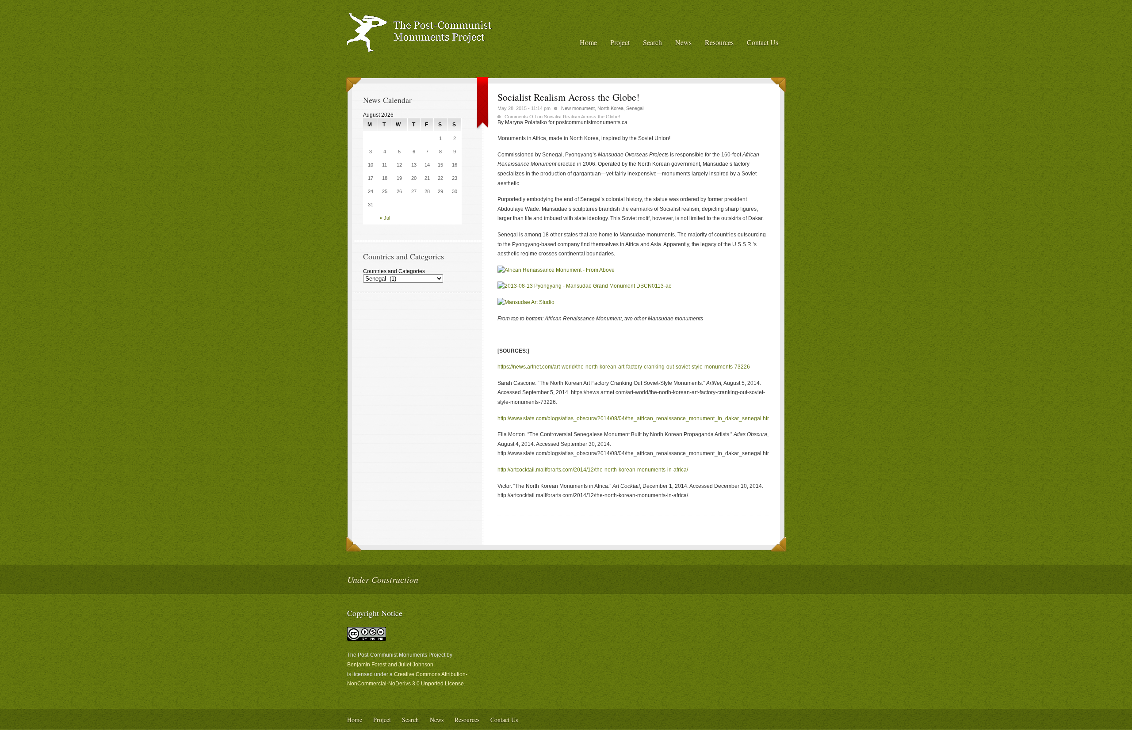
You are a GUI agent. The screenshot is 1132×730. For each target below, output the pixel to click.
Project (620, 42)
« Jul (385, 218)
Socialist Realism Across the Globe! (568, 97)
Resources (719, 42)
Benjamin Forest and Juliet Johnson (390, 665)
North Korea (610, 108)
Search (652, 42)
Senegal (634, 108)
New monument (578, 108)
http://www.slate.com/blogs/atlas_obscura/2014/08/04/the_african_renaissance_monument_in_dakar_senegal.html (635, 418)
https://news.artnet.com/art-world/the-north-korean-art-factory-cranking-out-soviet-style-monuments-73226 (623, 367)
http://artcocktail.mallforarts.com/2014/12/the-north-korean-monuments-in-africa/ (592, 470)
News (683, 42)
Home (588, 42)
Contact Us (762, 42)
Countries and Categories (394, 271)
